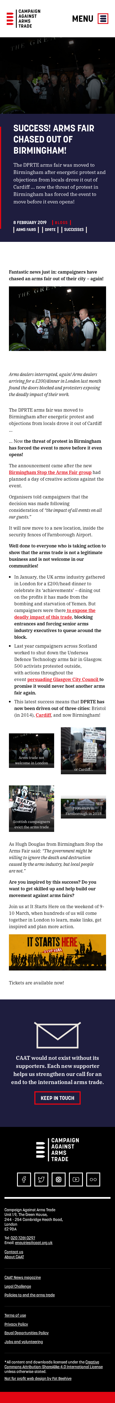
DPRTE (50, 229)
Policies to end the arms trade (29, 1295)
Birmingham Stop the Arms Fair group (50, 472)
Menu (83, 18)
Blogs (61, 222)
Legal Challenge (17, 1286)
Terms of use (15, 1315)
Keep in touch (57, 1098)
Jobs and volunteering (23, 1342)
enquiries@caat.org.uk (33, 1242)
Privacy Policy (16, 1324)
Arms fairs (26, 229)
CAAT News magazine (22, 1277)
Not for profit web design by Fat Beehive (37, 1378)
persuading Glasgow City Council (63, 679)
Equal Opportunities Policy (26, 1333)
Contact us (13, 1251)
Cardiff (43, 715)
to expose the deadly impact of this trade (54, 613)
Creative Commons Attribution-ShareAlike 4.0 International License (53, 1364)
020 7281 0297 (23, 1237)
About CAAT (14, 1256)
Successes (74, 229)
